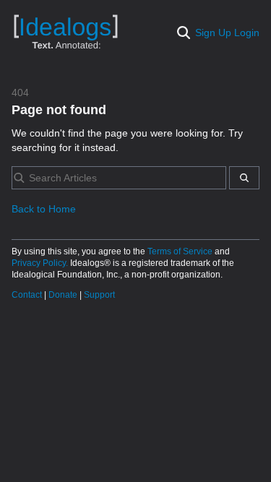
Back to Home (44, 209)
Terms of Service (181, 251)
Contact (28, 295)
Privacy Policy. (41, 263)
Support (99, 295)
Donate (63, 295)
